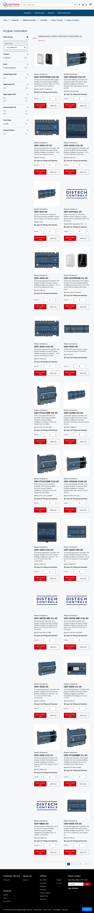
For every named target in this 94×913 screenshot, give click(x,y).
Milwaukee (43, 899)
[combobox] (47, 5)
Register (5, 895)
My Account (6, 901)
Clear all (40, 40)
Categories (27, 13)
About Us (51, 13)
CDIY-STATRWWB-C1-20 (75, 278)
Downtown (43, 883)
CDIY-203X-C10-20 (73, 145)
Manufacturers (39, 13)
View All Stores (73, 888)
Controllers (43, 20)
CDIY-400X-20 (41, 278)
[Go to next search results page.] (89, 864)
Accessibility (56, 910)
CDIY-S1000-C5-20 (73, 413)
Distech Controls (56, 20)
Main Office (43, 880)
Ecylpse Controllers (72, 20)
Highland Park (44, 896)
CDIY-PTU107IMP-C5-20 (46, 413)
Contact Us (6, 880)
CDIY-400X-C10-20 (43, 346)
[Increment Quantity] (57, 99)
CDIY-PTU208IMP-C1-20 (75, 755)
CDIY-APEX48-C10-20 (74, 77)
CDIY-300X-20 (41, 687)
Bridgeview (43, 886)
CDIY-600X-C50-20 (73, 550)
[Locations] (80, 5)
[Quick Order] (83, 5)
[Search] (75, 5)
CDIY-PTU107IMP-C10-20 (46, 481)
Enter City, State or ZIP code (77, 880)
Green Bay (43, 889)
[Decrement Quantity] (41, 99)
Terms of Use (47, 910)
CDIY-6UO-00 (40, 212)
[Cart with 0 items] (90, 5)
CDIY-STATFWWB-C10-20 (46, 77)
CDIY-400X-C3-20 (43, 145)
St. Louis (59, 883)
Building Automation (29, 20)
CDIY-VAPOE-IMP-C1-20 (45, 618)
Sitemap (64, 910)
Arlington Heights (45, 893)
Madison (59, 880)
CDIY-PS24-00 (71, 346)
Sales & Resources (64, 13)
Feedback (87, 909)
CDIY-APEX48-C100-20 (75, 481)
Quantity (36, 98)
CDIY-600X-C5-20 (73, 824)
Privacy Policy (38, 910)
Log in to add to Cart (40, 105)
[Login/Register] (87, 5)
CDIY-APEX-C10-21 (43, 755)
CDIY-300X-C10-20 (43, 550)
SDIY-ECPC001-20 (73, 212)
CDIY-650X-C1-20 (73, 687)
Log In (5, 898)
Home (5, 20)
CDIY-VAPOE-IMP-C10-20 (76, 618)
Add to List (53, 106)
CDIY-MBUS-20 (41, 824)
